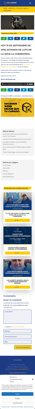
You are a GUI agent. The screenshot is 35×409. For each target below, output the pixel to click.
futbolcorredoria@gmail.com (21, 369)
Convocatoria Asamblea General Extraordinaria (17, 139)
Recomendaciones (8, 176)
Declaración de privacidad (17, 406)
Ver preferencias (17, 403)
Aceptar (17, 394)
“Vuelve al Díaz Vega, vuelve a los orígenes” (16, 152)
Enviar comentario (23, 347)
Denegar (17, 398)
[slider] (31, 84)
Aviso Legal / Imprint (28, 406)
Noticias (5, 171)
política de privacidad (17, 326)
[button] (32, 379)
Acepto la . (14, 326)
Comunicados (7, 165)
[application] (17, 84)
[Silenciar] (27, 84)
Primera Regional (8, 174)
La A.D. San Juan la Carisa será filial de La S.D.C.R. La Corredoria (17, 215)
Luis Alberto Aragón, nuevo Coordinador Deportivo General (17, 281)
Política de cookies (6, 406)
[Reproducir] (3, 84)
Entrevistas (6, 168)
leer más (16, 220)
